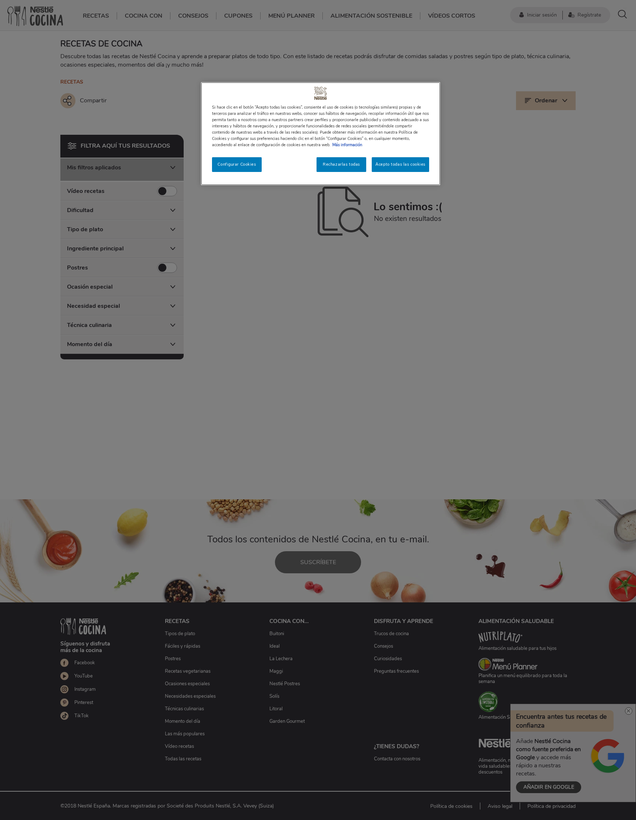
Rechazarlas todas (341, 164)
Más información (347, 145)
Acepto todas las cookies (400, 164)
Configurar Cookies (237, 164)
